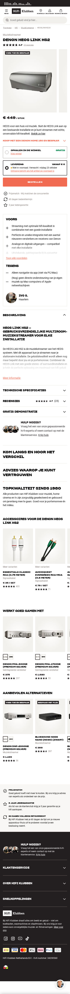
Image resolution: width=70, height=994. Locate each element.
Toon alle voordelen (16, 258)
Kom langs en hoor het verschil (29, 454)
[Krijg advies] (60, 984)
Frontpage (7, 28)
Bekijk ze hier (38, 133)
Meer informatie (59, 3)
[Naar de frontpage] (22, 11)
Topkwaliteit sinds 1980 (32, 488)
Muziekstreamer (12, 35)
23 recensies (29, 45)
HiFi (16, 28)
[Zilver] (5, 657)
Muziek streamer (27, 28)
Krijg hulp (43, 435)
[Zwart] (11, 657)
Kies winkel (16, 154)
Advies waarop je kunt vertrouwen (29, 472)
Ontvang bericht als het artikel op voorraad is (32, 171)
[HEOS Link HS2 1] (30, 80)
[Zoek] (7, 20)
